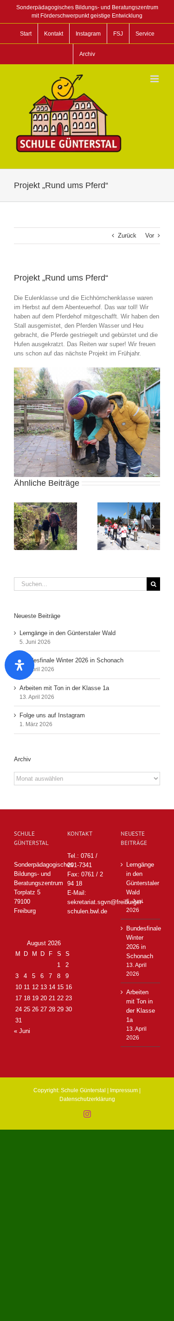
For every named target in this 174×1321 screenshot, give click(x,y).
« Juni (22, 1030)
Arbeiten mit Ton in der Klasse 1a (64, 688)
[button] (21, 526)
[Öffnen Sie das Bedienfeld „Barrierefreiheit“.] (19, 665)
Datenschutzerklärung (87, 1099)
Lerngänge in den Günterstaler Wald (67, 633)
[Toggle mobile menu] (155, 79)
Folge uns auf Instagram (52, 715)
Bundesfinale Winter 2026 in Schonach (71, 660)
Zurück (127, 235)
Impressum (124, 1090)
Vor (149, 235)
